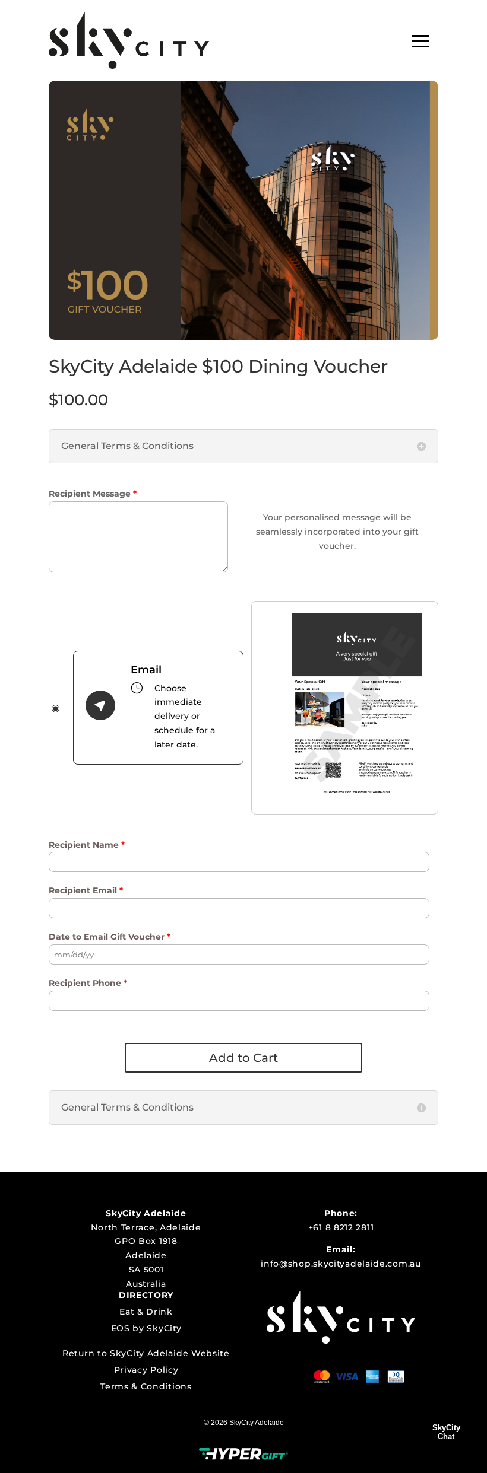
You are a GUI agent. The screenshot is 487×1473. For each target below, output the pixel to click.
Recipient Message (93, 493)
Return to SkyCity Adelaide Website (146, 1353)
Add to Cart (243, 1058)
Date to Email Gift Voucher (109, 936)
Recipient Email (86, 890)
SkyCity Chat (446, 1432)
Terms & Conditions (146, 1386)
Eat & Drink (146, 1311)
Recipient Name (87, 844)
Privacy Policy (146, 1369)
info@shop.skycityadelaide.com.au (340, 1263)
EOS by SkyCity (146, 1328)
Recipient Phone (88, 983)
